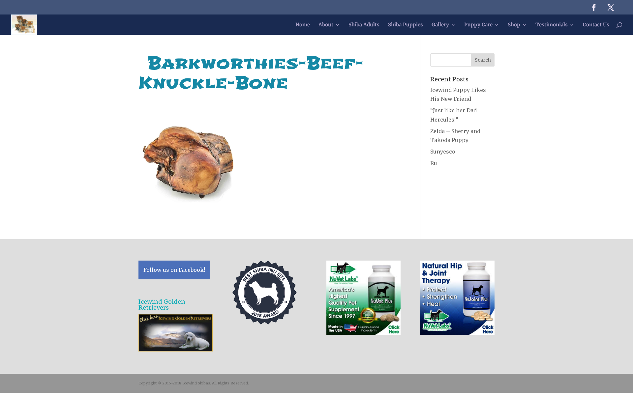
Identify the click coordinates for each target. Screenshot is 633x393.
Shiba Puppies (405, 25)
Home (302, 25)
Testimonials (551, 25)
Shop (514, 25)
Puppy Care (478, 25)
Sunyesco (442, 151)
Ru (433, 163)
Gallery (440, 25)
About (325, 25)
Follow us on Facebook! (174, 270)
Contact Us (596, 25)
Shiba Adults (363, 25)
